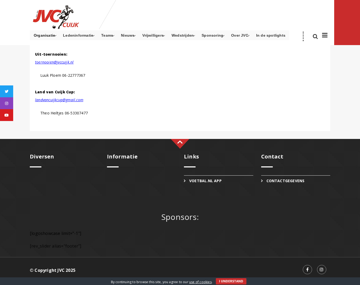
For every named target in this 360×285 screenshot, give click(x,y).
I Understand (231, 281)
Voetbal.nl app (205, 180)
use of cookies (200, 282)
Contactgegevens (285, 180)
